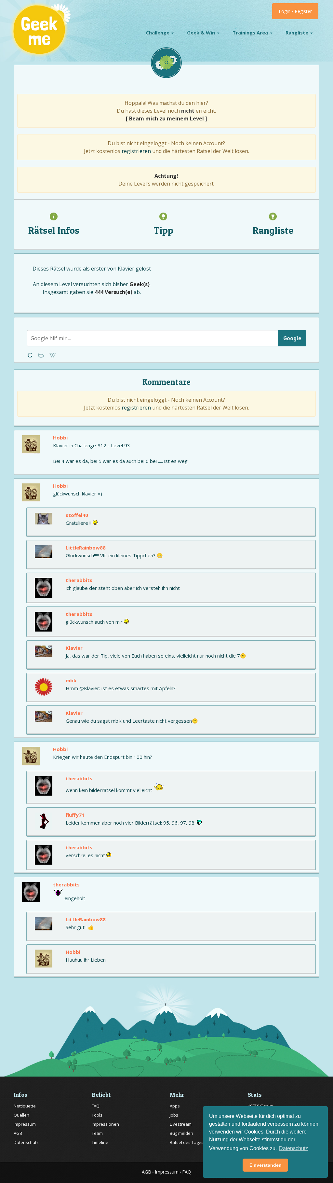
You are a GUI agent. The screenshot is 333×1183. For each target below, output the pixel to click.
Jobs (174, 1115)
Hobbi (60, 437)
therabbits (79, 580)
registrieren (136, 151)
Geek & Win (201, 32)
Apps (175, 1106)
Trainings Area (251, 32)
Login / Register (295, 11)
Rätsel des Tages (187, 1142)
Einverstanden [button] (265, 1165)
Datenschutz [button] (293, 1148)
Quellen (21, 1115)
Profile (41, 355)
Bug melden (181, 1133)
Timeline (100, 1142)
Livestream (181, 1124)
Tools (97, 1115)
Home (31, 355)
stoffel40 (77, 515)
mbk (71, 680)
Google (292, 338)
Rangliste (298, 32)
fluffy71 (75, 815)
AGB (18, 1133)
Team (97, 1133)
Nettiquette (25, 1106)
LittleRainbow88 (86, 547)
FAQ (96, 1106)
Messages (52, 355)
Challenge (158, 32)
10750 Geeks (260, 1106)
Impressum (25, 1124)
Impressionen (105, 1124)
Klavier (126, 268)
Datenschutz (26, 1142)
